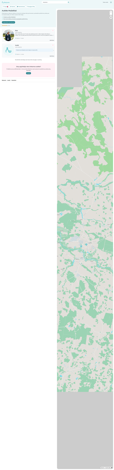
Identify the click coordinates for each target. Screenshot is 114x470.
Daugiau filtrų (31, 6)
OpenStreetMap (108, 467)
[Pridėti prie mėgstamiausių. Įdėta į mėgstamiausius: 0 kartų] (53, 31)
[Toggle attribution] (111, 467)
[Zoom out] (111, 14)
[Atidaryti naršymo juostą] (111, 2)
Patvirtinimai (21, 6)
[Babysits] (6, 2)
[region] (85, 239)
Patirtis (13, 6)
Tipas (6, 6)
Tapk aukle (105, 2)
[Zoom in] (111, 12)
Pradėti (28, 73)
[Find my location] (111, 17)
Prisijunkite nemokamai (8, 22)
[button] (81, 246)
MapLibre (102, 467)
